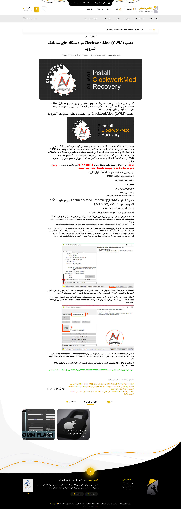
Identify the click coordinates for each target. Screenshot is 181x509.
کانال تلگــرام (90, 9)
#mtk (86, 384)
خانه (150, 29)
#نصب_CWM (129, 394)
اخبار (118, 19)
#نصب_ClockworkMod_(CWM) (122, 389)
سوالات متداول (154, 19)
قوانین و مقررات (139, 19)
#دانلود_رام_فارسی (127, 386)
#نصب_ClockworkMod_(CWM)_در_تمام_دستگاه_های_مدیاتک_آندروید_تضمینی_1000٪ (102, 391)
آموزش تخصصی (90, 36)
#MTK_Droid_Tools (125, 384)
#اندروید (73, 384)
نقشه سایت (128, 490)
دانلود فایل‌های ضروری (91, 19)
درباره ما (109, 9)
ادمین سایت (54, 504)
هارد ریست (108, 19)
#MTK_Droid (112, 384)
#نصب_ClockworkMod (76, 386)
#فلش (88, 386)
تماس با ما (100, 9)
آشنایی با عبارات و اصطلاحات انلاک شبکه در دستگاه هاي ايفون (84, 3)
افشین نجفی (112, 55)
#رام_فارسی (95, 386)
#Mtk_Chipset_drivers (97, 384)
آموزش (128, 19)
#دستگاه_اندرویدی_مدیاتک (110, 386)
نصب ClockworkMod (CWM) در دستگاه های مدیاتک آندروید (125, 29)
